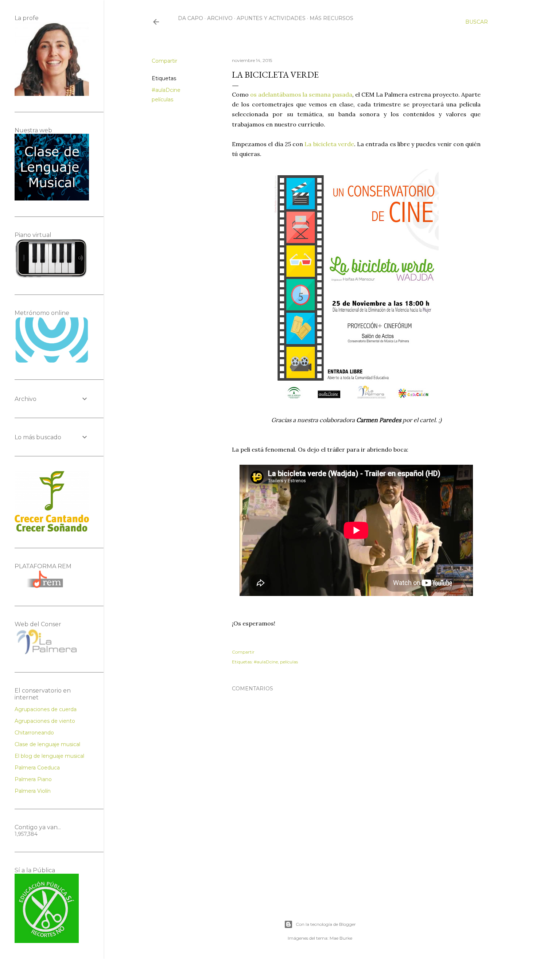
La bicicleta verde (329, 144)
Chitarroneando (34, 732)
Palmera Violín (33, 791)
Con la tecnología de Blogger (326, 924)
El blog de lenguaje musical (49, 756)
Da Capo (190, 18)
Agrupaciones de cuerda (46, 709)
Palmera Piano (33, 779)
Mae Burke (341, 938)
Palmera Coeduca (37, 767)
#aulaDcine (166, 90)
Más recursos (331, 18)
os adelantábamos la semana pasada (301, 94)
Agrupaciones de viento (45, 721)
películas (162, 99)
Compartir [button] (164, 61)
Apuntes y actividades (271, 18)
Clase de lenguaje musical (47, 744)
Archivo (220, 18)
